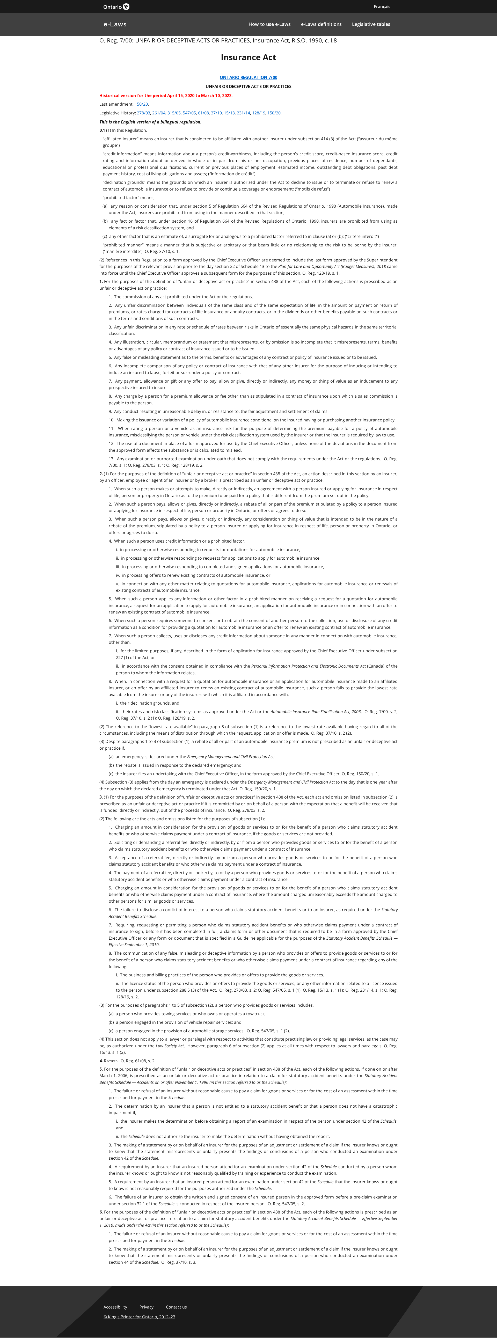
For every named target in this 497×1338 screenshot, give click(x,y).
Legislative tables (371, 24)
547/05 (189, 113)
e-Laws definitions (321, 24)
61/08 (203, 113)
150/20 (141, 104)
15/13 (229, 113)
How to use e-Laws (269, 24)
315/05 (174, 113)
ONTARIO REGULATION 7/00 (248, 77)
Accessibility (115, 1307)
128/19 (258, 113)
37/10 (216, 113)
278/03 (143, 113)
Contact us (176, 1307)
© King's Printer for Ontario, (139, 1317)
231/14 (243, 113)
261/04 (158, 113)
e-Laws (115, 24)
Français (382, 6)
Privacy (147, 1307)
